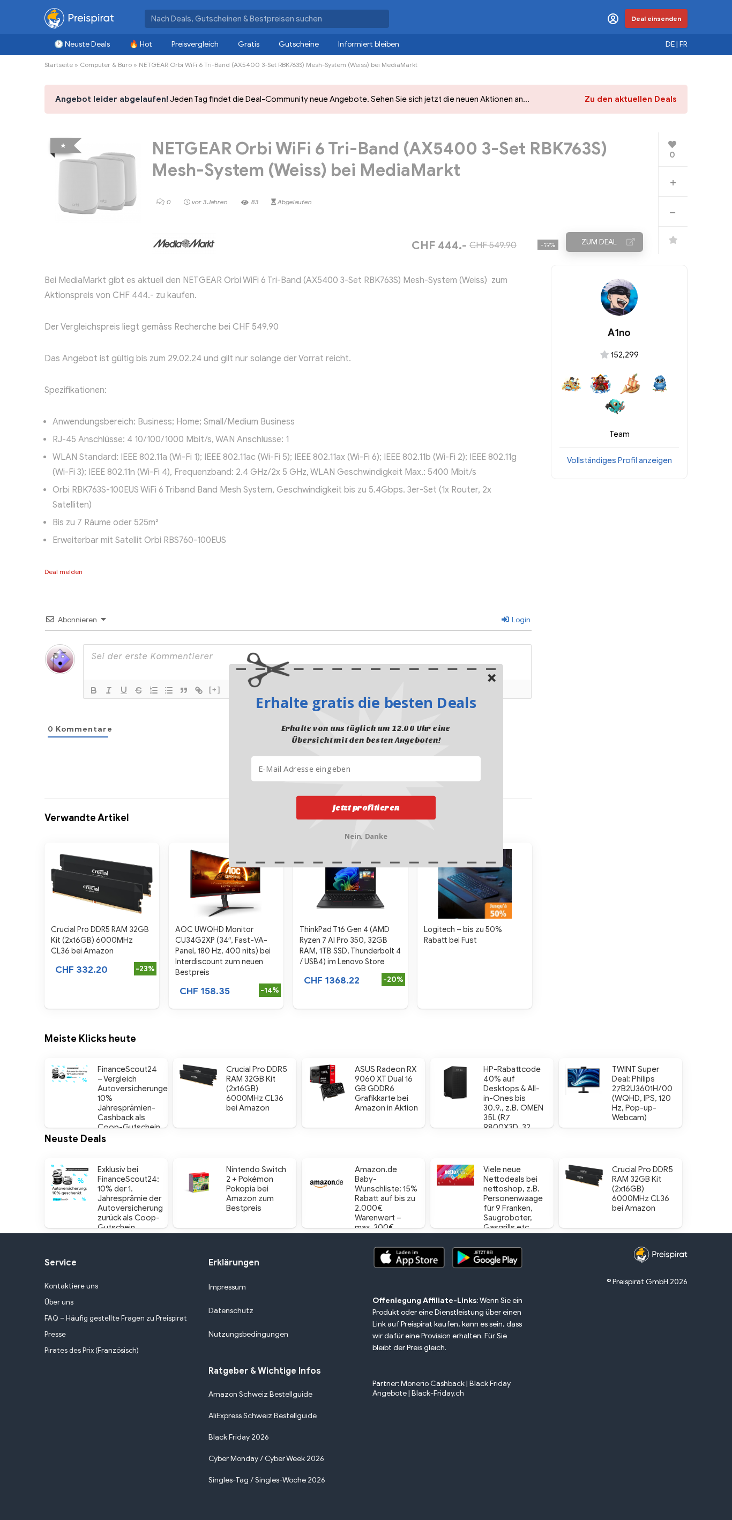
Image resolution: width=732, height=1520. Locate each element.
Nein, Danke (366, 835)
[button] (366, 702)
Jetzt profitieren (366, 808)
